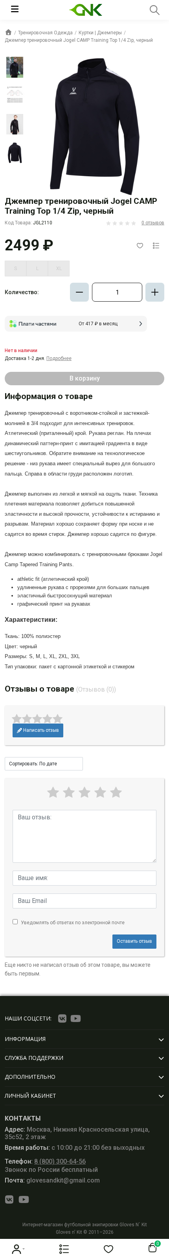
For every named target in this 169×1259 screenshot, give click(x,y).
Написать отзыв (40, 730)
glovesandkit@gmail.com (52, 1180)
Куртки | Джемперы (100, 32)
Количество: (22, 292)
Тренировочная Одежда (45, 32)
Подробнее (59, 358)
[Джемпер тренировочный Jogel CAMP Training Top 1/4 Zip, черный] (15, 67)
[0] (151, 1248)
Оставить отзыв (134, 941)
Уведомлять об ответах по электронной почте (73, 922)
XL (59, 268)
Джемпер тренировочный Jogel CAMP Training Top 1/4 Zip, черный (79, 40)
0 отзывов (152, 223)
